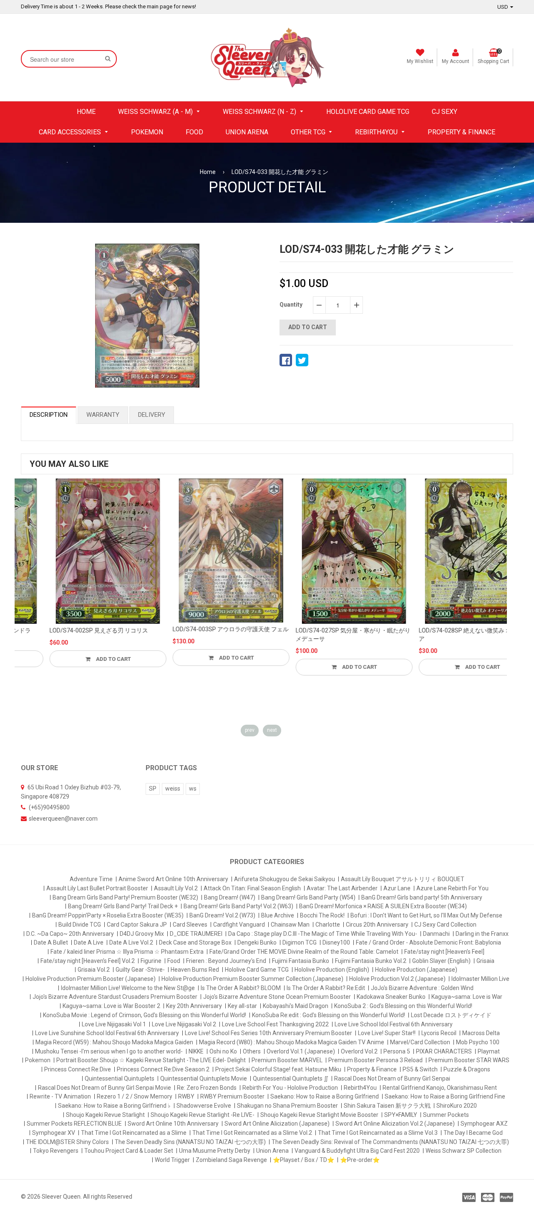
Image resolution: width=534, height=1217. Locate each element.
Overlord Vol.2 (359, 1051)
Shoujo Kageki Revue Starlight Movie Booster (319, 1114)
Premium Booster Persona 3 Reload (375, 1060)
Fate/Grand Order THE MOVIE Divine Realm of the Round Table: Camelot (303, 951)
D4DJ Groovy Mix (142, 933)
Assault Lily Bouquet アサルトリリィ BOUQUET (402, 879)
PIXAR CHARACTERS (444, 1051)
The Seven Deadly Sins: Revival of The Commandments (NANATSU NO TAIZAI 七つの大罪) (390, 1142)
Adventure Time (91, 879)
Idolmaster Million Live (480, 978)
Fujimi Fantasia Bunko (300, 960)
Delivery (151, 414)
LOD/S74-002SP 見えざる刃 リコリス (70, 630)
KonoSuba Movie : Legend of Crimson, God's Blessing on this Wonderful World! (144, 1015)
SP (152, 788)
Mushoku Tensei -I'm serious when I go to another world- (109, 1051)
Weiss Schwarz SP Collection (463, 1150)
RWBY (186, 1096)
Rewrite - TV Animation (60, 1096)
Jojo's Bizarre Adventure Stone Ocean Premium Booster (277, 996)
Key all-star (242, 1006)
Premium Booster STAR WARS (468, 1060)
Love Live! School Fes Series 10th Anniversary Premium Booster (268, 1033)
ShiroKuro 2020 (456, 1105)
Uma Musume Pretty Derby (214, 1150)
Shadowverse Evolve (203, 1105)
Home (208, 172)
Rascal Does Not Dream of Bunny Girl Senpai (392, 1078)
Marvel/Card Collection (420, 1042)
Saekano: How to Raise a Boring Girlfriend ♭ (114, 1105)
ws (192, 788)
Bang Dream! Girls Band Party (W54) (308, 897)
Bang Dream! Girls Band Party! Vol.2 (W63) (238, 906)
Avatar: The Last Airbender (342, 888)
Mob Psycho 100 (477, 1042)
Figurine (151, 960)
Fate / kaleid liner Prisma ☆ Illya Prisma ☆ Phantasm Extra (127, 951)
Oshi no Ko (223, 1051)
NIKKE (196, 1051)
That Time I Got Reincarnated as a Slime (133, 1132)
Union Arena (272, 1150)
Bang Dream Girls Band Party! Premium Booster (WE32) (125, 897)
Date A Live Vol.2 (131, 942)
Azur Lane (397, 888)
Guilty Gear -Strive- (140, 969)
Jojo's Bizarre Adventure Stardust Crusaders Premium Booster (115, 996)
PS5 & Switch (420, 1069)
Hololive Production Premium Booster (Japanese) (90, 978)
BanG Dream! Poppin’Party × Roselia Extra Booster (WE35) (108, 915)
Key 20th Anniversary (194, 1006)
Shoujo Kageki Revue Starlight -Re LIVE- (202, 1114)
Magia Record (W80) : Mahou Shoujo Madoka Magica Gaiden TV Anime (291, 1042)
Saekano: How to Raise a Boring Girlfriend (324, 1096)
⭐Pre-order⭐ (360, 1160)
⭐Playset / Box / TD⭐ (303, 1160)
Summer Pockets (446, 1114)
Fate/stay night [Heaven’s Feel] (444, 951)
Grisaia (485, 960)
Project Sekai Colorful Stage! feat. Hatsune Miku (278, 1069)
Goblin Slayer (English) (441, 960)
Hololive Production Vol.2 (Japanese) (397, 978)
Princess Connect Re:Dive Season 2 (163, 1069)
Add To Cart (84, 659)
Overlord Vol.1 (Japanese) (301, 1051)
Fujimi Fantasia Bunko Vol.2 (370, 960)
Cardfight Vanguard (239, 924)
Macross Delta (481, 1033)
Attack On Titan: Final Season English (252, 888)
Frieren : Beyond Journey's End (226, 960)
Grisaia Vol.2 (94, 969)
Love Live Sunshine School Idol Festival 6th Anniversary (107, 1033)
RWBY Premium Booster (232, 1096)
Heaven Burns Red (195, 969)
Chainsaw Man (290, 924)
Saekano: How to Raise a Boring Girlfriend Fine (445, 1096)
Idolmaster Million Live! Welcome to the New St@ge (128, 988)
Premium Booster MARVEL (287, 1060)
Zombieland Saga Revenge (231, 1160)
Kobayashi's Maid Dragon (295, 1006)
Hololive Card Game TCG (257, 969)
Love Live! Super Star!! (387, 1033)
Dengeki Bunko (257, 942)
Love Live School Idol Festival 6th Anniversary (394, 1024)
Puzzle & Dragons (466, 1069)
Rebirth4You (360, 1087)
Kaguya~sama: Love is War (466, 996)
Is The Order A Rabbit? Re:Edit (326, 988)
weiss (172, 788)
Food (173, 960)
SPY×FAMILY (400, 1114)
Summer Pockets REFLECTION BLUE (74, 1123)
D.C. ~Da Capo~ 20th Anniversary (70, 933)
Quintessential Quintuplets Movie (203, 1078)
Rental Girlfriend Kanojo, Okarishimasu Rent (440, 1087)
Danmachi (436, 933)
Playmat (489, 1051)
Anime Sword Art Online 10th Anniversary (173, 879)
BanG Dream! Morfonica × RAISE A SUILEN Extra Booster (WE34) (383, 906)
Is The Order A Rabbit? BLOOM (241, 988)
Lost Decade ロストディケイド (451, 1015)
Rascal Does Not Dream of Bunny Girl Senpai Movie (104, 1087)
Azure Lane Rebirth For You (452, 888)
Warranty (102, 414)
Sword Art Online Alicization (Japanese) (277, 1123)
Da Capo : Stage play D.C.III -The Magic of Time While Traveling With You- (322, 933)
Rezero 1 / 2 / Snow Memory (134, 1096)
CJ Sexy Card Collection (445, 924)
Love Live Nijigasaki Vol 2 (184, 1024)
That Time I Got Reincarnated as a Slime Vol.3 (378, 1132)
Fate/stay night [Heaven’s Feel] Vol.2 (87, 960)
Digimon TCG (299, 942)
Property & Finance (372, 1069)
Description (49, 414)
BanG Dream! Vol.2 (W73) (222, 915)
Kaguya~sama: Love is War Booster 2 (111, 1006)
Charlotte (327, 924)
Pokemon (37, 1060)
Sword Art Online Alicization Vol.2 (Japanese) (395, 1123)
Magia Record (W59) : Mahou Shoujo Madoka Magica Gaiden (114, 1042)
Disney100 (336, 942)
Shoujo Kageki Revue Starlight (105, 1114)
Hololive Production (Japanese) (416, 969)
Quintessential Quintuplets (119, 1078)
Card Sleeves (190, 924)
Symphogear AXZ (484, 1123)
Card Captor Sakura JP (137, 924)
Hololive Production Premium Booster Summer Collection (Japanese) (252, 978)
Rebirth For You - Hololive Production (290, 1087)
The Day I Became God (473, 1132)
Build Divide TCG (79, 924)
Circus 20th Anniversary (377, 924)
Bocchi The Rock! (322, 915)
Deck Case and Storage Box (195, 942)
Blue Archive (277, 915)
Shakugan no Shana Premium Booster (287, 1105)
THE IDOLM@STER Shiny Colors (67, 1142)
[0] (286, 360)
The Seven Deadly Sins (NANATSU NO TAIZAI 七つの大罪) (190, 1142)
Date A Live (88, 942)
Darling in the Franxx (482, 933)
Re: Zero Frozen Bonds (207, 1087)
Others (252, 1051)
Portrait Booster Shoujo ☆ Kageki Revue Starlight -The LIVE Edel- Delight (151, 1060)
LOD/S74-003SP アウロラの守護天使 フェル (202, 629)
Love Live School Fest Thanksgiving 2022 (275, 1024)
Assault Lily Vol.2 (176, 888)
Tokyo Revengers (55, 1150)
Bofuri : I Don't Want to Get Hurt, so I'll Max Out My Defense (426, 915)
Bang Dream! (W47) (229, 897)
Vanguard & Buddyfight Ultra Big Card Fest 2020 (357, 1150)
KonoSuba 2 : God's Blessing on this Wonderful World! (403, 1006)
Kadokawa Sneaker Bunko (391, 996)
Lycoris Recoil (438, 1033)
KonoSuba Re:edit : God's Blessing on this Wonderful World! (328, 1015)
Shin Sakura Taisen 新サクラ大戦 (387, 1105)
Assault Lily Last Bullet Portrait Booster (97, 888)
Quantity (291, 304)
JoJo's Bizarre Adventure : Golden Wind (422, 988)
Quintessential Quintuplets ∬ (290, 1078)
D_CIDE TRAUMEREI (196, 933)
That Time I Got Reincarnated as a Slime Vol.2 (252, 1132)
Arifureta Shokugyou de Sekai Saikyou (284, 879)
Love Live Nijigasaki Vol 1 (114, 1024)
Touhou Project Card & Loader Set (128, 1150)
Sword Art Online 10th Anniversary (173, 1123)
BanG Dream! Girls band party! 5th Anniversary (421, 897)
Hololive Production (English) (332, 969)
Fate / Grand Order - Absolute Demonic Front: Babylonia (428, 942)
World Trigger (172, 1160)
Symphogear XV (53, 1132)
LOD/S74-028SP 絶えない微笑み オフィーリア (448, 634)
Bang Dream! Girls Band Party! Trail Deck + (123, 906)
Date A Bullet (51, 942)
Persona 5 (396, 1051)
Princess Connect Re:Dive (77, 1069)
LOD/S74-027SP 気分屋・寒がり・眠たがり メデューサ (324, 634)
